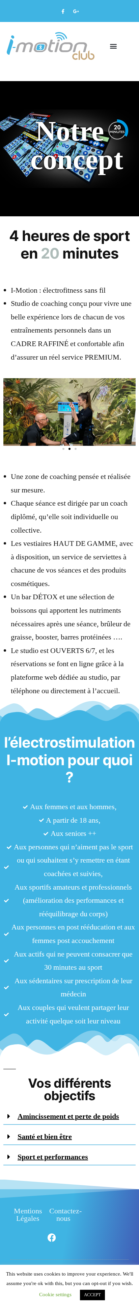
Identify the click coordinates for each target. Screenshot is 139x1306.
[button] (113, 46)
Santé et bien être (45, 1136)
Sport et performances (53, 1157)
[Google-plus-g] (76, 11)
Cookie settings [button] (55, 1294)
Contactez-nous (65, 1214)
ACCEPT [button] (92, 1295)
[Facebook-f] (63, 11)
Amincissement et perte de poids (68, 1116)
